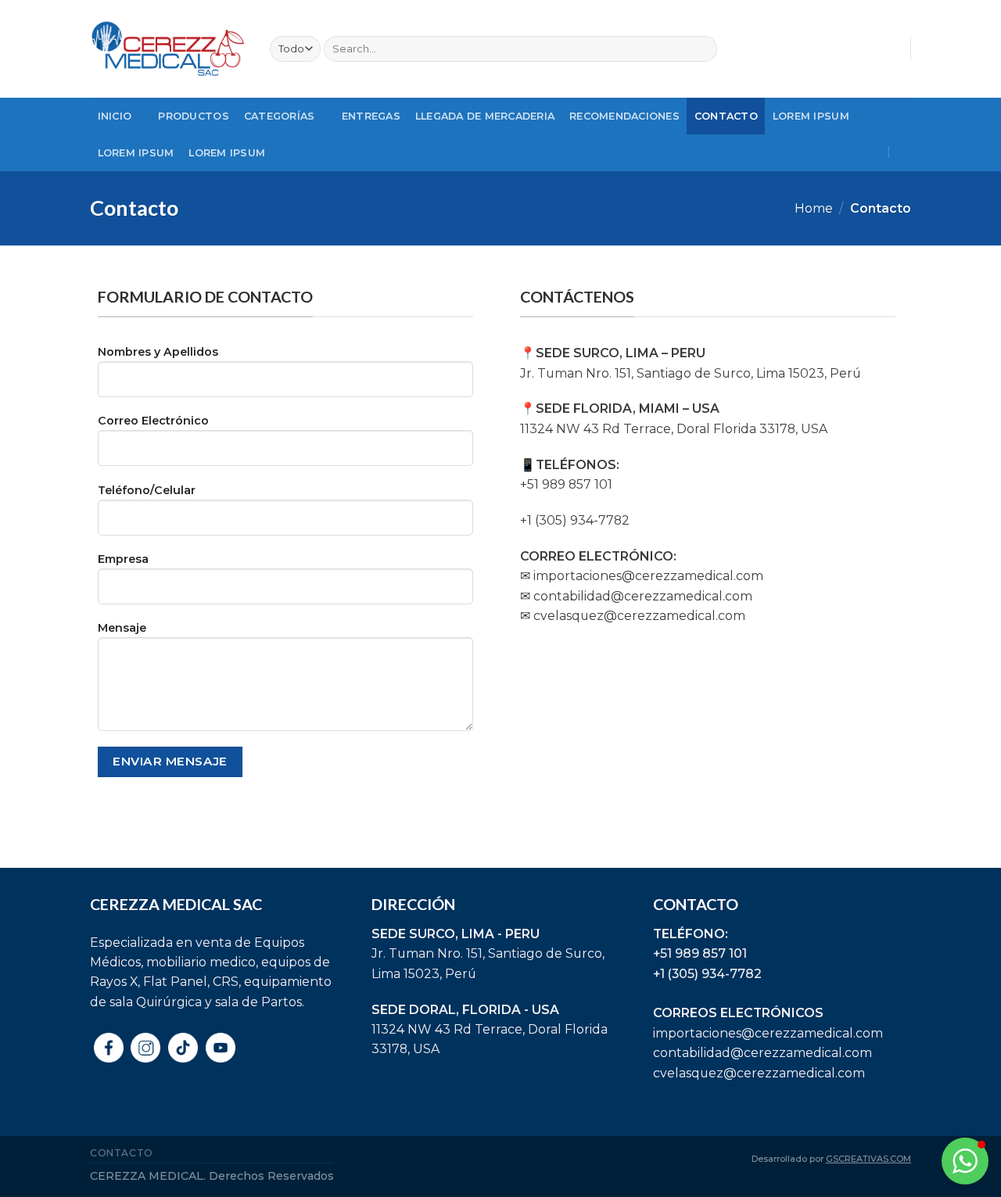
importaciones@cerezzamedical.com (768, 1033)
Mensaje (122, 628)
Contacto (726, 116)
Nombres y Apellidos (158, 352)
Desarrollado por (831, 1158)
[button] (965, 1161)
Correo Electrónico (153, 421)
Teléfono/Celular (147, 490)
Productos (193, 116)
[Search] (703, 49)
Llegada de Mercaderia (484, 116)
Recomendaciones (624, 116)
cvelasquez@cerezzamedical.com (759, 1073)
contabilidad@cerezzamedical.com (762, 1052)
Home (814, 208)
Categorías (279, 116)
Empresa (123, 559)
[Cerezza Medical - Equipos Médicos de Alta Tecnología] (168, 48)
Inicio (115, 116)
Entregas (371, 116)
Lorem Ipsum (811, 116)
